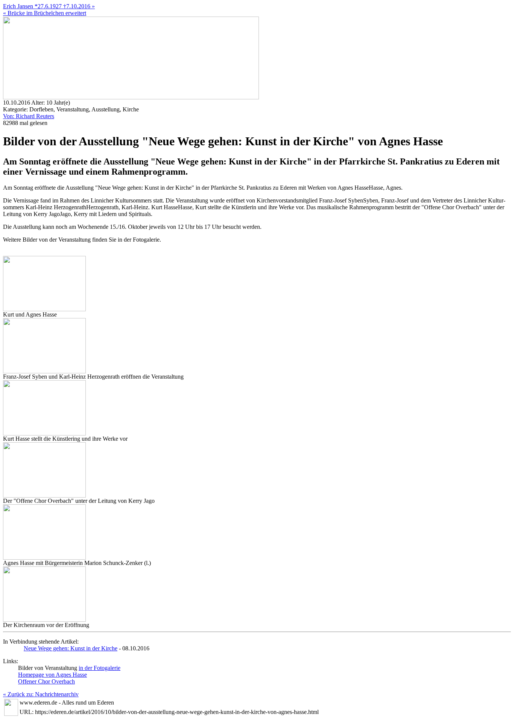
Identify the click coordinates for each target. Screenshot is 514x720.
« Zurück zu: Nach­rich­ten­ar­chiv (41, 694)
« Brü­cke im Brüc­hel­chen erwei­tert (44, 13)
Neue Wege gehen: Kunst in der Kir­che (70, 648)
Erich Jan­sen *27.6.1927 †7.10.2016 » (49, 6)
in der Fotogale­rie (99, 668)
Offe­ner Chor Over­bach (46, 681)
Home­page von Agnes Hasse (52, 674)
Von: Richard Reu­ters (28, 116)
